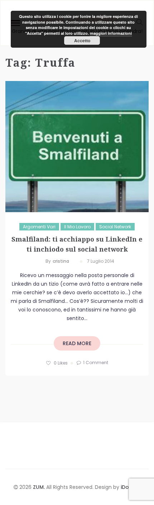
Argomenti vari (39, 227)
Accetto (82, 40)
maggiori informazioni (111, 33)
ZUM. (39, 487)
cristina (61, 261)
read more (77, 343)
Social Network (115, 227)
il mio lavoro (77, 227)
